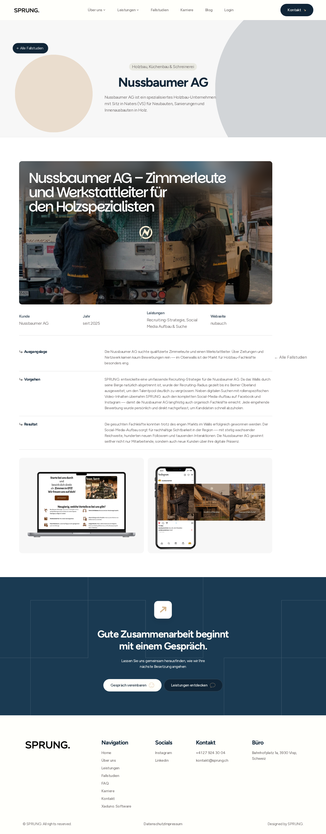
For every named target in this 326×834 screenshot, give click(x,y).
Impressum (173, 824)
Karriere (186, 10)
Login (228, 10)
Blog (208, 10)
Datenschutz (154, 824)
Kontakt (108, 798)
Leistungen (110, 768)
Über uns (108, 760)
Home (106, 752)
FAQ (105, 783)
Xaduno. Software (116, 806)
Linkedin (161, 760)
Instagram (163, 752)
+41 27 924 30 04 (211, 752)
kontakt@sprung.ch (212, 760)
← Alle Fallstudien (290, 357)
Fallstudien (159, 10)
